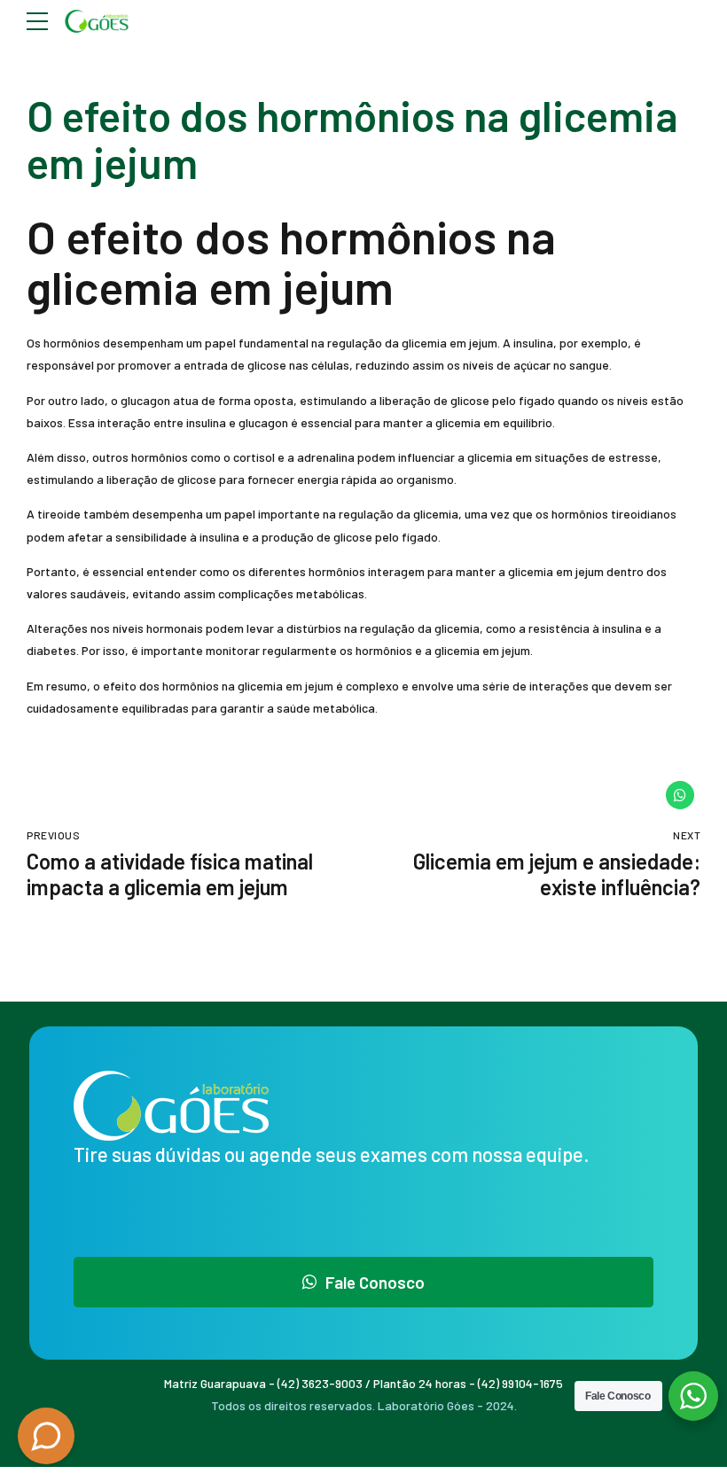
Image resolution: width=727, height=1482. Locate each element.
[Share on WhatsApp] (680, 795)
